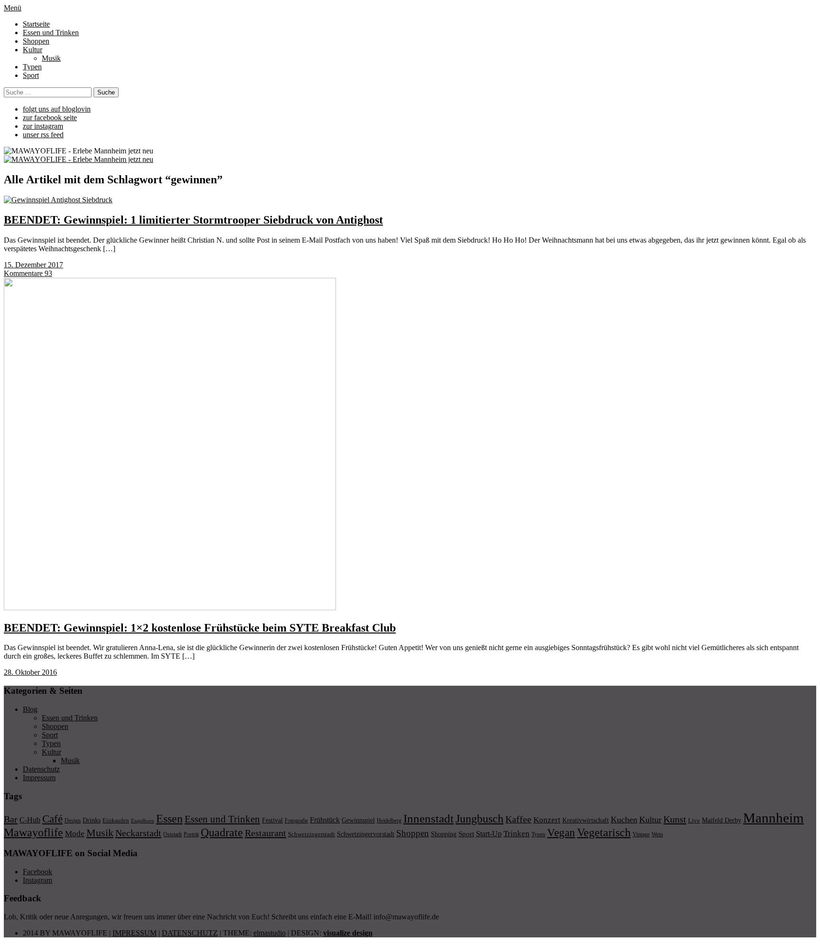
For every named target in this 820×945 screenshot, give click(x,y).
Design (73, 820)
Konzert (546, 819)
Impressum (39, 778)
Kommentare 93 (28, 273)
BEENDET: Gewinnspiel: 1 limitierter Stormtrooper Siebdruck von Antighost (193, 220)
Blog (30, 709)
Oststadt (172, 834)
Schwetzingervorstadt (365, 834)
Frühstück (325, 820)
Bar (11, 819)
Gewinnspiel (358, 820)
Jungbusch (479, 818)
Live (694, 820)
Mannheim (773, 817)
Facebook (37, 872)
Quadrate (222, 832)
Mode (74, 833)
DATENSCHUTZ (190, 933)
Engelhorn (142, 820)
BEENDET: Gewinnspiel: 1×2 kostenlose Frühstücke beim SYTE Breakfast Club (200, 628)
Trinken (516, 833)
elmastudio (269, 933)
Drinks (92, 820)
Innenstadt (428, 818)
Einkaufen (115, 820)
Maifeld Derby (721, 820)
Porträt (191, 834)
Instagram (37, 880)
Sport (31, 75)
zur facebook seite (50, 117)
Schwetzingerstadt (311, 834)
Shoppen (36, 41)
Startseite (36, 24)
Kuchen (624, 819)
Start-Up (489, 834)
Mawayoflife (33, 832)
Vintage (641, 834)
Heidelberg (389, 820)
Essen (169, 818)
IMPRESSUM (134, 933)
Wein (657, 834)
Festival (272, 820)
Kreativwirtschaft (585, 820)
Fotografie (296, 820)
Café (52, 819)
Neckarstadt (138, 833)
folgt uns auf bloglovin (57, 109)
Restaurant (265, 833)
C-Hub (29, 820)
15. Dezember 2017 (33, 265)
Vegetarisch (604, 832)
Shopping (444, 834)
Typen (32, 67)
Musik (51, 58)
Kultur (32, 50)
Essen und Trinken (51, 32)
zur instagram (43, 126)
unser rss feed (43, 135)
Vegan (561, 833)
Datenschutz (41, 769)
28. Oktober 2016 (30, 672)
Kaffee (518, 819)
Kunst (674, 819)
